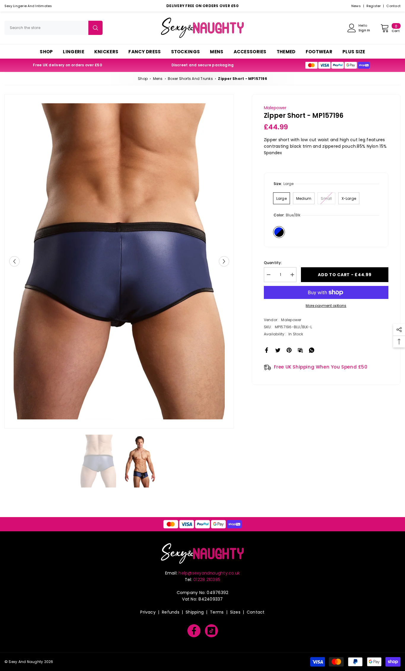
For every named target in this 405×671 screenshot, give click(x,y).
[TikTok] (211, 630)
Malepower (275, 108)
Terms (217, 612)
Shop (143, 78)
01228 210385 (206, 580)
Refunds (170, 612)
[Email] (300, 349)
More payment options (326, 305)
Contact (393, 6)
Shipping (195, 612)
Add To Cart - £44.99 (344, 275)
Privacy (148, 612)
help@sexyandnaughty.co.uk (209, 573)
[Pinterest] (289, 349)
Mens (158, 78)
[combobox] (46, 28)
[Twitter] (277, 349)
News (356, 6)
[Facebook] (266, 349)
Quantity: (273, 262)
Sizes (235, 612)
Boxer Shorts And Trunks (190, 78)
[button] (14, 261)
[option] (119, 261)
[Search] (53, 28)
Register (373, 6)
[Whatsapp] (311, 349)
